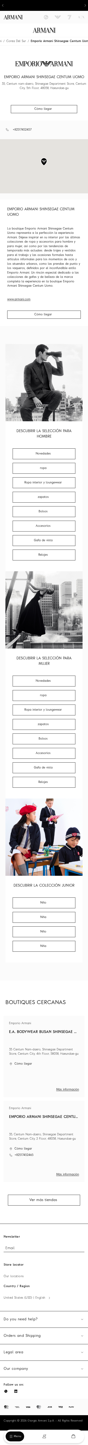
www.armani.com (18, 299)
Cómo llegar (43, 314)
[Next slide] (85, 5)
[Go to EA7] (69, 17)
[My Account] (44, 1436)
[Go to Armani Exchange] (81, 17)
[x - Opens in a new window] (6, 1391)
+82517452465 (23, 1155)
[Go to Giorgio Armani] (46, 17)
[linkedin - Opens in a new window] (16, 1391)
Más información (67, 1089)
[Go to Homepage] (44, 30)
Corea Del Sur (16, 41)
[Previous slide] (2, 5)
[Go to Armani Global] (13, 17)
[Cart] (73, 1436)
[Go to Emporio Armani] (58, 17)
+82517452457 (22, 129)
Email (9, 1248)
